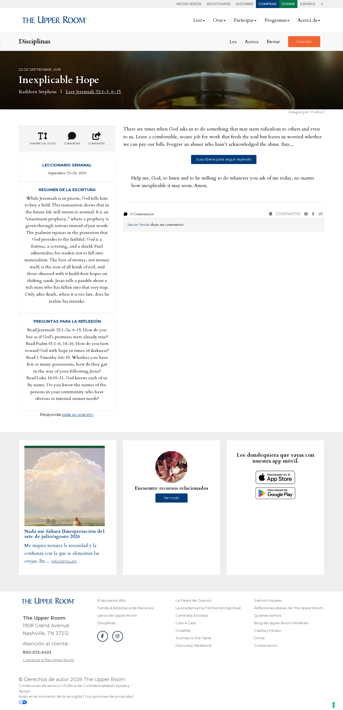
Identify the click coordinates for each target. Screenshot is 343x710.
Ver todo (171, 498)
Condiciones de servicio (40, 685)
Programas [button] (275, 20)
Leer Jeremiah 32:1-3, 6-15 (93, 91)
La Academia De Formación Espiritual (208, 608)
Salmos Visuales (268, 600)
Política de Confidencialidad (88, 685)
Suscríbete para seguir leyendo (224, 159)
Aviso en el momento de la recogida (50, 696)
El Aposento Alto (111, 600)
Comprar (268, 4)
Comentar (72, 143)
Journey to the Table (193, 638)
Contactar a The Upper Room (48, 660)
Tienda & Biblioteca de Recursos (125, 608)
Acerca (252, 41)
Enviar (273, 41)
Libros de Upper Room (117, 615)
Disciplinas (106, 623)
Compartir (96, 143)
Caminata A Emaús (192, 615)
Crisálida (183, 630)
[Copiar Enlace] (320, 214)
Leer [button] (197, 20)
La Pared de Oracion (193, 600)
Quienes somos (267, 615)
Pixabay (317, 111)
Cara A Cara (186, 623)
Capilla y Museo (267, 630)
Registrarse (218, 4)
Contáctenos (265, 645)
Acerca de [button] (307, 20)
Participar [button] (244, 20)
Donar (288, 4)
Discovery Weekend (193, 645)
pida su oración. (78, 414)
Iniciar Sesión (189, 4)
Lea (233, 41)
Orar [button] (218, 20)
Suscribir (244, 4)
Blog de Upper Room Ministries (281, 623)
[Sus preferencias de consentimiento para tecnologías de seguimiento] (334, 705)
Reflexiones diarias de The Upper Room (288, 608)
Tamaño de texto (42, 143)
